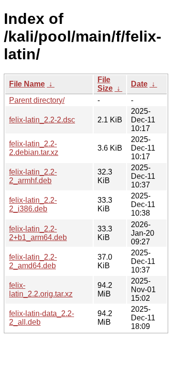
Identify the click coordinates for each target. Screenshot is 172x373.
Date (139, 84)
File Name (27, 84)
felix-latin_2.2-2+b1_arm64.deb (38, 233)
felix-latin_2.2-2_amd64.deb (33, 261)
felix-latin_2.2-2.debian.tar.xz (33, 148)
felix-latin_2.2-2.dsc (42, 120)
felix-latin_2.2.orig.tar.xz (41, 289)
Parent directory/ (36, 100)
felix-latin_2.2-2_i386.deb (33, 204)
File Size (105, 84)
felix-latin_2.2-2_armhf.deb (33, 176)
